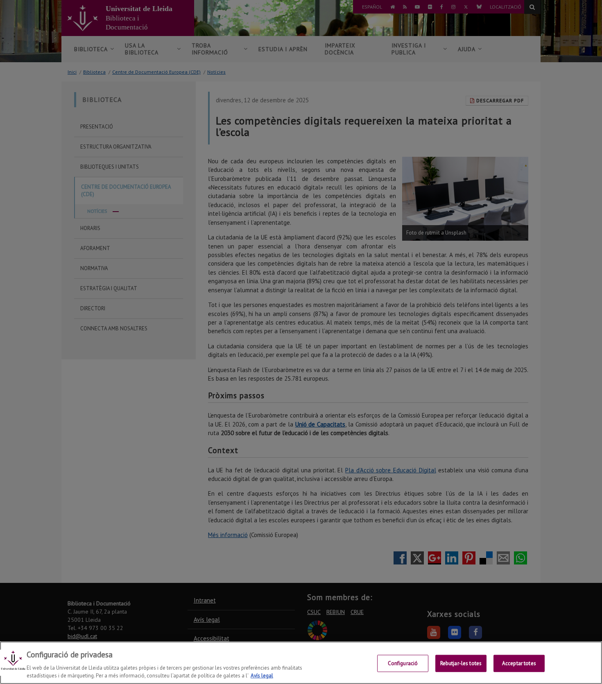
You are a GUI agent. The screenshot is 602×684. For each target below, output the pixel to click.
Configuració (403, 663)
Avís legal (262, 675)
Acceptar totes (519, 663)
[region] (301, 662)
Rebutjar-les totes (461, 663)
